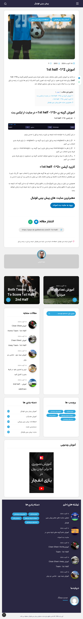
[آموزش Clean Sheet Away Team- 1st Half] (75, 560)
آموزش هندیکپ (70, 411)
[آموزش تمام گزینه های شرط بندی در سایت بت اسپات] (75, 531)
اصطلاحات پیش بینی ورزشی (39, 19)
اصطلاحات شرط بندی (51, 241)
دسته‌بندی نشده (52, 415)
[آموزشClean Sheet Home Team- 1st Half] (75, 546)
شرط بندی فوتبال (39, 241)
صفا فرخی (41, 262)
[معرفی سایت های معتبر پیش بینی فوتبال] (75, 517)
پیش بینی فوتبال (41, 3)
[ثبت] (49, 314)
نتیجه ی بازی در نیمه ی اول (26, 241)
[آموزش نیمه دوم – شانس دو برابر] (75, 575)
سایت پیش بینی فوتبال (68, 419)
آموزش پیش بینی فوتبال (61, 19)
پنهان (58, 92)
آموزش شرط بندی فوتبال (65, 241)
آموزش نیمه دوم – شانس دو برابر (58, 576)
